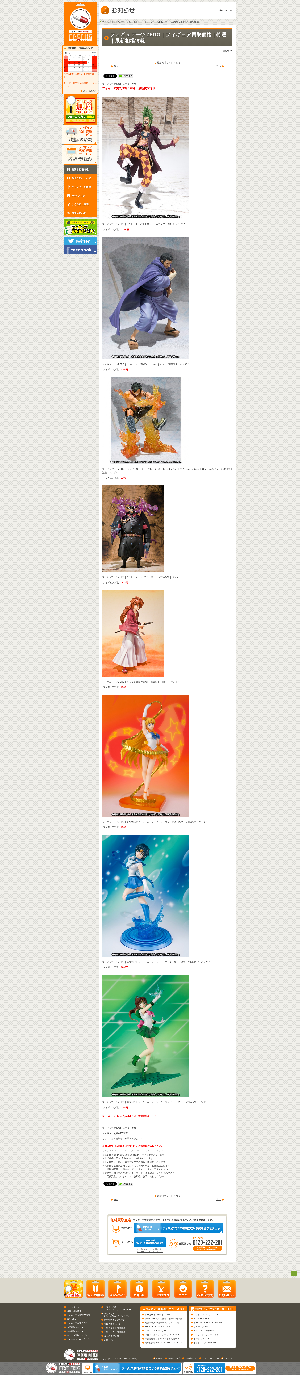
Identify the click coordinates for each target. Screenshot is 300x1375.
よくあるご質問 (111, 1336)
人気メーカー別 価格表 (115, 1332)
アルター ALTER (201, 1318)
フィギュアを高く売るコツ (79, 1323)
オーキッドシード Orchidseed (208, 1322)
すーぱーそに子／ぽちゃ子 (157, 1314)
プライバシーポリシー (210, 1358)
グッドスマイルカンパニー (206, 1314)
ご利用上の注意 (191, 1358)
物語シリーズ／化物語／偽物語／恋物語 (163, 1318)
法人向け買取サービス (77, 1335)
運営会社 (159, 1358)
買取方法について (75, 1319)
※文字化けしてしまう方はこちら (150, 1252)
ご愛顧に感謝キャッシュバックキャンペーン (118, 1308)
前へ (116, 66)
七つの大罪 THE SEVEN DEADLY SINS (163, 1343)
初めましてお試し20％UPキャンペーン (117, 1314)
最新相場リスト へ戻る (168, 62)
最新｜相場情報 (74, 1311)
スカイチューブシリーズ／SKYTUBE (162, 1335)
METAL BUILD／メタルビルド (159, 1326)
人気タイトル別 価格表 (115, 1328)
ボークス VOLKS (201, 1339)
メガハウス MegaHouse (205, 1330)
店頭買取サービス (75, 1331)
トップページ (73, 1307)
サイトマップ (229, 1358)
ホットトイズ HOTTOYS (205, 1343)
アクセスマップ (174, 1358)
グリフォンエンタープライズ (207, 1335)
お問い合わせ (110, 1340)
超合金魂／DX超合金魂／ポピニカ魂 (162, 1322)
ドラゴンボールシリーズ (156, 1330)
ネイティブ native (202, 1326)
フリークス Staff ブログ (78, 1339)
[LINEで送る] (125, 76)
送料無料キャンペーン (114, 1320)
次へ (218, 66)
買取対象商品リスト (113, 1324)
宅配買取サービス (75, 1327)
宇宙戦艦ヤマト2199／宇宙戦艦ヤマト (163, 1339)
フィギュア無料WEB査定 (115, 1133)
